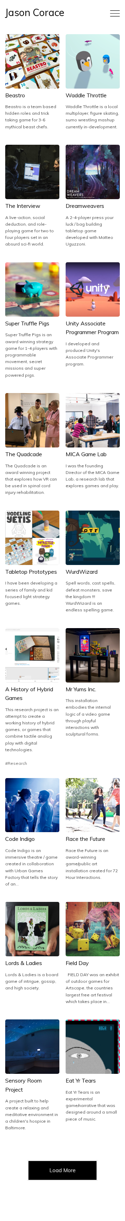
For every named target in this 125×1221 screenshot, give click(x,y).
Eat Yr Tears (81, 1080)
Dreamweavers (85, 205)
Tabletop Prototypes (31, 571)
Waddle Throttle (86, 95)
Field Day (77, 962)
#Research (16, 763)
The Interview (22, 205)
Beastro (15, 95)
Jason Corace (34, 12)
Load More (62, 1170)
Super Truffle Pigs (27, 323)
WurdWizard (82, 571)
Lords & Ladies (23, 962)
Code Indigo (20, 838)
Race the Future (85, 838)
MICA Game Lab (86, 454)
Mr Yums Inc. (81, 689)
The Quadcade (23, 454)
